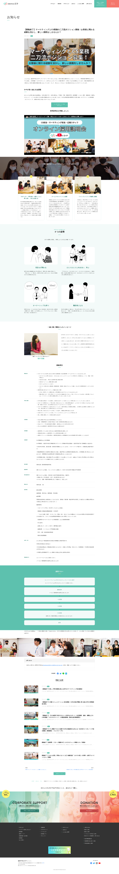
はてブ (66, 673)
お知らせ (73, 3)
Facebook (91, 863)
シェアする (58, 673)
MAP (43, 862)
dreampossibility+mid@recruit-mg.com (52, 665)
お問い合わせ (89, 3)
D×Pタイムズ (66, 3)
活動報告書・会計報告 (23, 835)
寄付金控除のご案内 (89, 843)
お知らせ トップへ (59, 773)
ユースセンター (44, 831)
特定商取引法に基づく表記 (90, 840)
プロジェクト (43, 835)
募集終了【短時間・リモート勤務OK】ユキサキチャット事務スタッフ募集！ (64, 742)
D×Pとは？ (53, 3)
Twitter (94, 863)
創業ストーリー (22, 833)
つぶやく (60, 673)
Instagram (97, 863)
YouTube (99, 863)
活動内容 (59, 3)
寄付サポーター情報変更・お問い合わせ (92, 835)
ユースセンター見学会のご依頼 (90, 833)
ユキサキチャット (44, 829)
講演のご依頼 (86, 831)
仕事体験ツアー (44, 833)
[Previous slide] (1, 647)
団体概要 (20, 831)
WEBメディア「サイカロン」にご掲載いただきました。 (36, 769)
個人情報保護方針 (88, 838)
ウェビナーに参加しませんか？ (25, 829)
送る (63, 673)
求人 (48, 686)
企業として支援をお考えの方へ (100, 3)
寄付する (113, 3)
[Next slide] (117, 647)
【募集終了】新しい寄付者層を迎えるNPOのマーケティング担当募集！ (62, 689)
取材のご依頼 (86, 829)
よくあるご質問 (81, 3)
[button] (56, 655)
